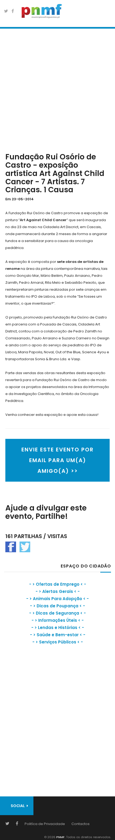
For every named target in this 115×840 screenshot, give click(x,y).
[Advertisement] (57, 89)
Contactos (80, 823)
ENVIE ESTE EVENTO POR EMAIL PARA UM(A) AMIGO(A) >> (57, 460)
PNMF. (60, 837)
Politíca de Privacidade (45, 823)
